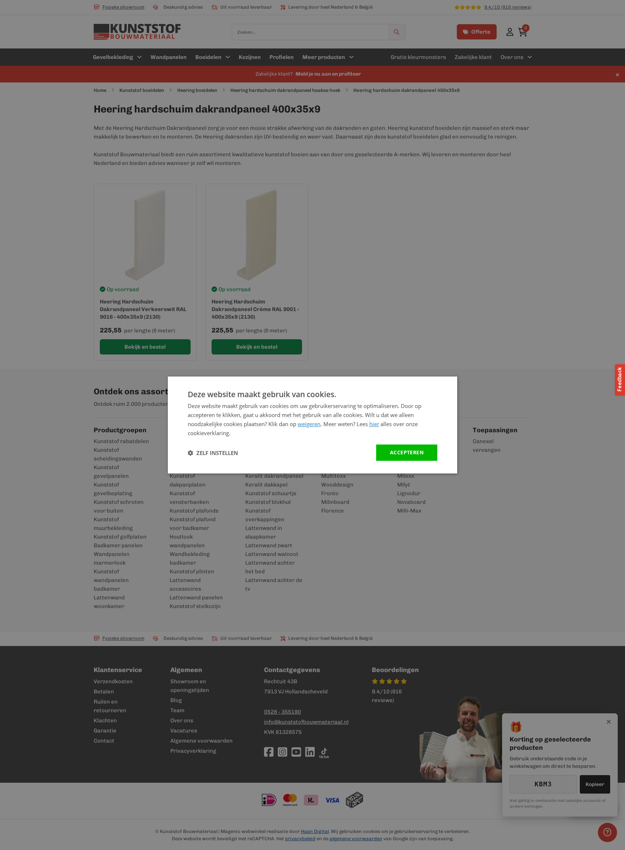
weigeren (309, 424)
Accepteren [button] (407, 452)
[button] (213, 453)
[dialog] (312, 425)
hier (374, 424)
